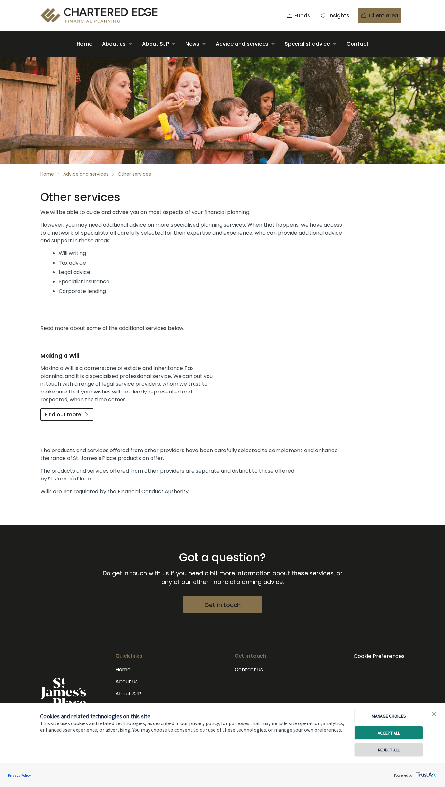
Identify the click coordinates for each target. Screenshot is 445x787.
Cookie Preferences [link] (379, 656)
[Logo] (63, 693)
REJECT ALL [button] (389, 750)
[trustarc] (426, 773)
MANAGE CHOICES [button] (389, 716)
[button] (434, 714)
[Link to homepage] (105, 15)
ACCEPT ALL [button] (389, 733)
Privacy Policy (19, 775)
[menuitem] (84, 43)
